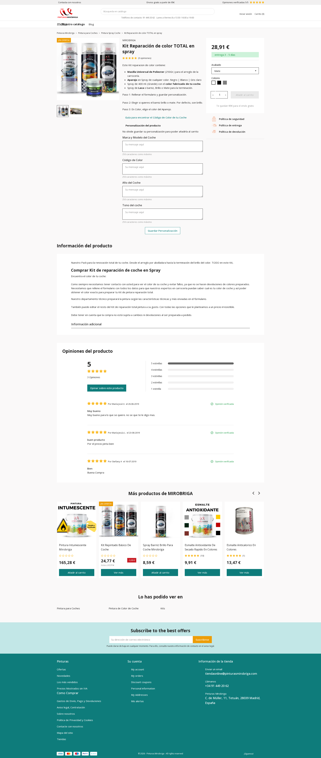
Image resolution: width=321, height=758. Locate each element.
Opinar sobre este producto (106, 388)
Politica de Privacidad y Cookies (75, 720)
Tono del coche (132, 205)
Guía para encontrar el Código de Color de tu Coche (156, 117)
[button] (63, 111)
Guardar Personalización (162, 230)
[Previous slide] (62, 70)
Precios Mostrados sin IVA (72, 688)
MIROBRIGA (129, 40)
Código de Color (132, 160)
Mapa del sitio (65, 732)
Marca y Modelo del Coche (139, 137)
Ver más (118, 572)
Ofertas (61, 669)
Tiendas (61, 739)
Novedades (63, 675)
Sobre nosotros (66, 713)
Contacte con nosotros (70, 726)
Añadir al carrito (245, 95)
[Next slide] (113, 70)
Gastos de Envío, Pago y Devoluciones (79, 701)
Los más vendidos (67, 682)
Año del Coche (131, 182)
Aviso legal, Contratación (71, 707)
